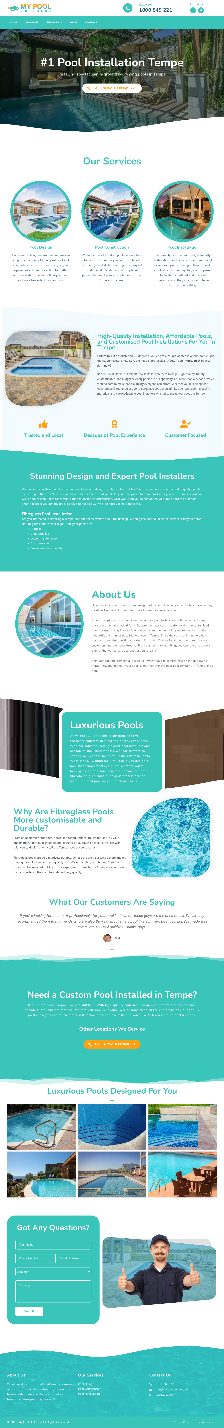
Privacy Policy (182, 1422)
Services (53, 22)
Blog (73, 22)
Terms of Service (204, 1422)
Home (13, 22)
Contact (91, 22)
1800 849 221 (155, 10)
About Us (31, 22)
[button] (10, 927)
